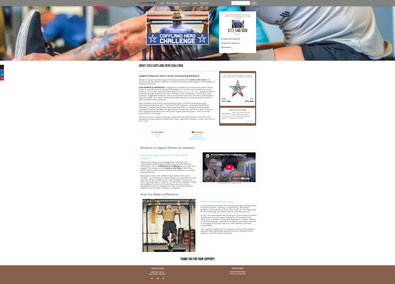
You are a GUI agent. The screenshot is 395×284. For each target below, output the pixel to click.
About (162, 3)
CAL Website (204, 3)
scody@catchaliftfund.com (197, 139)
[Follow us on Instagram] (157, 278)
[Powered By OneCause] (237, 268)
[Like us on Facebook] (151, 278)
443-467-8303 (197, 137)
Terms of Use (233, 274)
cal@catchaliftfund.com (157, 272)
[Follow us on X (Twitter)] (164, 278)
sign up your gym (191, 91)
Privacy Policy (242, 274)
